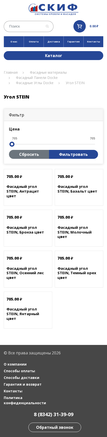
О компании (15, 364)
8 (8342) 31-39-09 (53, 414)
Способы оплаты (19, 371)
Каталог (53, 55)
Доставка (54, 41)
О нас (13, 41)
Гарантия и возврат (23, 384)
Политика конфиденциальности (25, 400)
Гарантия (73, 41)
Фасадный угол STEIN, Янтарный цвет (22, 314)
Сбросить (29, 154)
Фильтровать (73, 154)
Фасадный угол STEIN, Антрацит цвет (22, 191)
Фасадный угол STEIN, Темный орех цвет (76, 273)
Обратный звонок (54, 427)
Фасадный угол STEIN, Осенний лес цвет (25, 273)
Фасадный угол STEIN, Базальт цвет (77, 189)
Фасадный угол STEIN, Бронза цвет (25, 230)
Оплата (34, 41)
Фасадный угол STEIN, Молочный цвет (74, 232)
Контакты (93, 41)
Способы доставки (21, 377)
